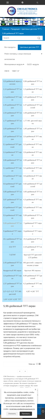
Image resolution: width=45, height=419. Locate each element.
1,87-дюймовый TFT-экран (12, 138)
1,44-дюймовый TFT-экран (32, 98)
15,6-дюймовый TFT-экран (32, 240)
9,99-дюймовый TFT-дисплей (32, 277)
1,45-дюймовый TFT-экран (12, 106)
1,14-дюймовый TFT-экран (12, 90)
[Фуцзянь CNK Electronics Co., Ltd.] (22, 11)
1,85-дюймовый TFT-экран (32, 130)
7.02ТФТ (12, 255)
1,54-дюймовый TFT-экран (12, 114)
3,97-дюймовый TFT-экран (12, 201)
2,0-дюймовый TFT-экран (32, 138)
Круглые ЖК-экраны (32, 270)
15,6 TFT (12, 247)
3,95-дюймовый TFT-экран (12, 193)
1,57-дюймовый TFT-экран (12, 285)
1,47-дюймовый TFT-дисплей (32, 106)
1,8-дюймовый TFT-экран (12, 277)
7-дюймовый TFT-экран (33, 224)
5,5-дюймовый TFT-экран (12, 216)
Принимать (26, 414)
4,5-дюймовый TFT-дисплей (12, 209)
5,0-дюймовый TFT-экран (32, 209)
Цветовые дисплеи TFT (31, 29)
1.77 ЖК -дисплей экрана (32, 122)
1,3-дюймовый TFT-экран (32, 90)
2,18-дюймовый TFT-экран (32, 248)
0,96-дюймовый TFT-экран (32, 82)
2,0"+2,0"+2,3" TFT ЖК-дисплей (12, 293)
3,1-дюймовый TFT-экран (12, 169)
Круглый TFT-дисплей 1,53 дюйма (33, 256)
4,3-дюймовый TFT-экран (32, 201)
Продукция (15, 29)
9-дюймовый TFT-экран (33, 232)
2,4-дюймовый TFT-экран (12, 153)
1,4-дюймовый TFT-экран (12, 98)
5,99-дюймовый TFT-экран (32, 216)
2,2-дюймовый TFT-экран (32, 145)
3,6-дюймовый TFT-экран (32, 177)
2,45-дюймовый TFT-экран (12, 264)
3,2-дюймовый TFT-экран (32, 169)
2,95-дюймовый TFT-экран (32, 161)
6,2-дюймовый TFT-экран (32, 285)
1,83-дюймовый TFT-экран (12, 130)
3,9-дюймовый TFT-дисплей (12, 185)
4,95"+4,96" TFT (32, 291)
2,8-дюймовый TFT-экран (32, 153)
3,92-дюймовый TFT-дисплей (32, 185)
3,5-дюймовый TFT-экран (12, 177)
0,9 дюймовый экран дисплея (12, 82)
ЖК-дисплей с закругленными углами (32, 264)
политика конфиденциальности (22, 409)
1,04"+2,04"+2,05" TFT (12, 299)
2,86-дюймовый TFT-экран (12, 161)
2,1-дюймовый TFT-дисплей (12, 145)
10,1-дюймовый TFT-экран (12, 240)
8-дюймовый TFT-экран (12, 232)
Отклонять (12, 414)
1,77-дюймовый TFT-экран (12, 122)
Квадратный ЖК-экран (12, 270)
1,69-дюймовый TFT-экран (32, 114)
